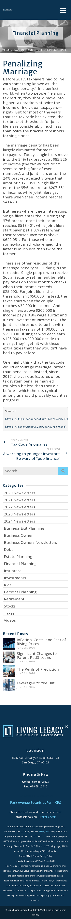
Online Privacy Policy (42, 856)
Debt (8, 549)
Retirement (14, 599)
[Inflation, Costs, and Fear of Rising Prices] (9, 644)
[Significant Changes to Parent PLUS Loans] (9, 657)
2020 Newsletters (19, 492)
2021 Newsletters (19, 499)
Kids (7, 584)
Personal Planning (20, 592)
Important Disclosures (26, 861)
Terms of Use (25, 856)
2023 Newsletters (19, 514)
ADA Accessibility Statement (35, 796)
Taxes (9, 613)
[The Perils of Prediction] (9, 671)
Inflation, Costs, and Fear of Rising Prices (41, 641)
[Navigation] (63, 10)
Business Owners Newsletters (30, 542)
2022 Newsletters (19, 507)
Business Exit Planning (24, 528)
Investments (15, 577)
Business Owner (18, 535)
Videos (10, 620)
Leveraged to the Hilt (36, 683)
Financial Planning (20, 563)
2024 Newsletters (19, 521)
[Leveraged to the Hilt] (9, 685)
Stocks (10, 606)
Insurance (12, 570)
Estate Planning (18, 556)
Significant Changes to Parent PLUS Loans (37, 655)
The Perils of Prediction (38, 669)
